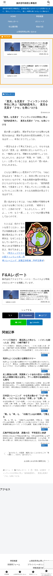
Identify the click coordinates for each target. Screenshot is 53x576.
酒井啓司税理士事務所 (26, 3)
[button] (47, 407)
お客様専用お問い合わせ (39, 561)
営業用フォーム (13, 564)
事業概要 (13, 561)
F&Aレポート (9, 94)
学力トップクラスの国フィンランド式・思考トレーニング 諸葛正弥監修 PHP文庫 (21, 257)
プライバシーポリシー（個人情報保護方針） (39, 566)
